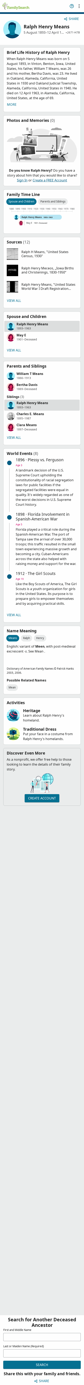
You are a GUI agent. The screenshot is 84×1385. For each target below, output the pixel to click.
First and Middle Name (17, 1330)
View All (14, 300)
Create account (42, 798)
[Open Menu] (79, 6)
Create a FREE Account (50, 180)
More (12, 104)
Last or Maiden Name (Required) (23, 1346)
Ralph (26, 638)
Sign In (22, 180)
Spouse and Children (21, 201)
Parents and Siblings (52, 201)
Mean (12, 687)
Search (42, 1365)
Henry (40, 638)
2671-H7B (73, 32)
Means (13, 638)
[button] (42, 254)
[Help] (72, 6)
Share (74, 19)
